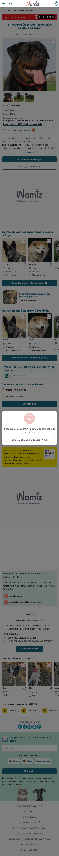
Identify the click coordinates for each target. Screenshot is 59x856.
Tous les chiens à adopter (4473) (30, 440)
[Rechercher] (10, 3)
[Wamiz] (34, 3)
